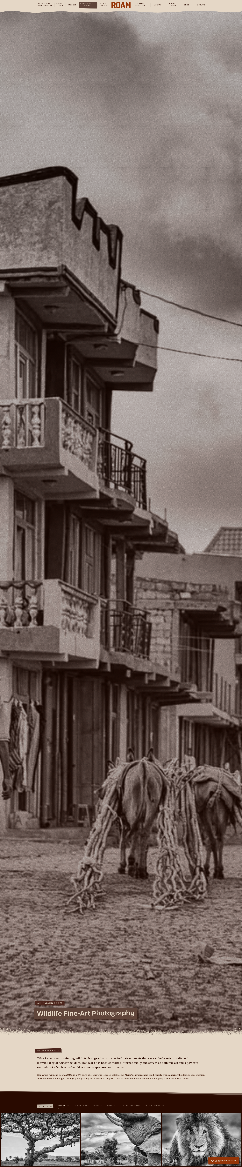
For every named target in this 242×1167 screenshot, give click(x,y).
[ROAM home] (121, 5)
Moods (97, 1105)
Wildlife (63, 1105)
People (110, 1105)
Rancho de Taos (130, 1105)
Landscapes (81, 1105)
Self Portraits (155, 1105)
